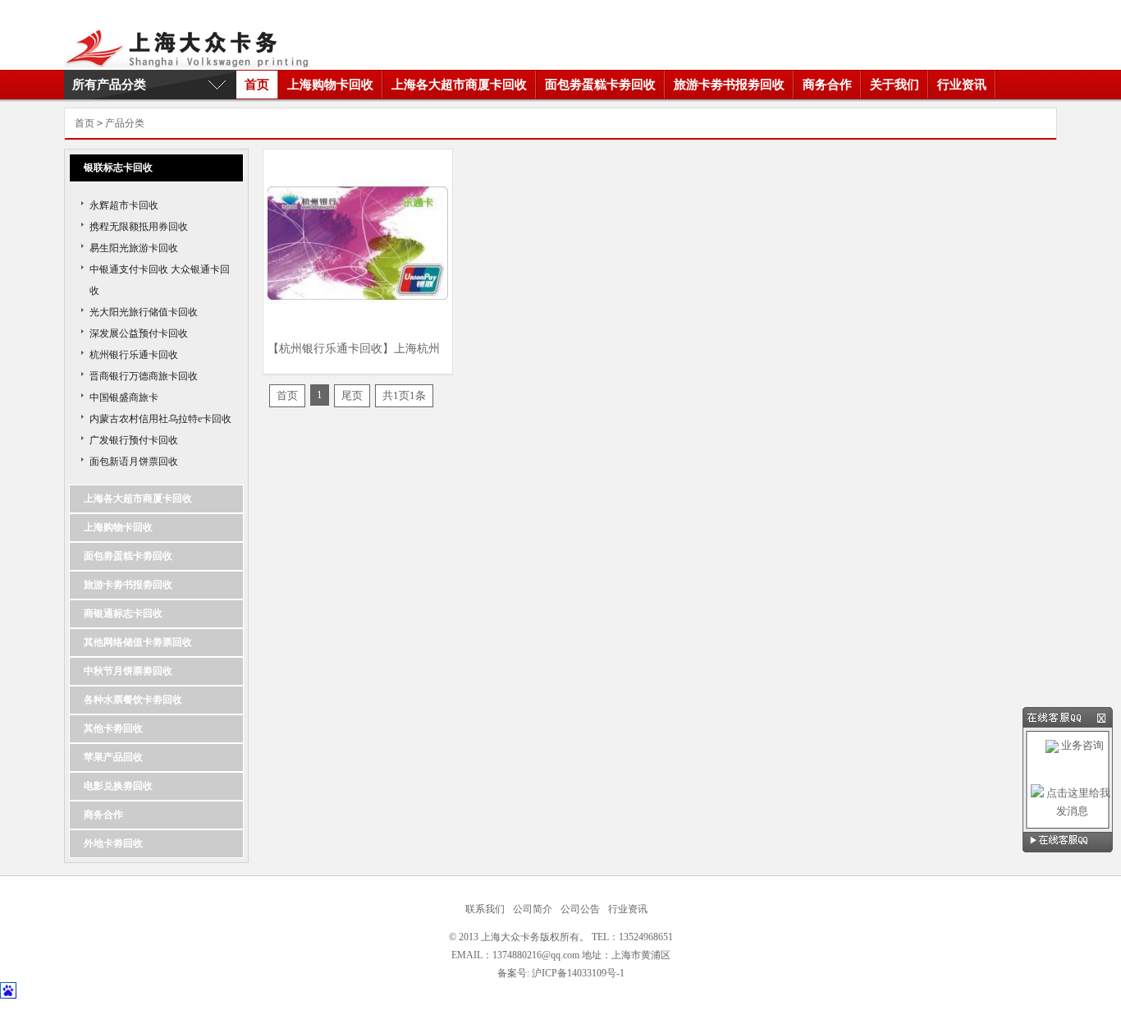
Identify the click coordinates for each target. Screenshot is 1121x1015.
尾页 (352, 395)
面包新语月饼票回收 (133, 461)
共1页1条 (404, 395)
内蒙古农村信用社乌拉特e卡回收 (160, 419)
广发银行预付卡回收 (133, 440)
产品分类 (124, 123)
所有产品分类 (109, 84)
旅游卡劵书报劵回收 (729, 84)
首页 (257, 84)
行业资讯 (961, 84)
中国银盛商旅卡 (123, 397)
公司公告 (580, 909)
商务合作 (827, 84)
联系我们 (485, 909)
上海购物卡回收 (330, 84)
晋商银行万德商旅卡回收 (143, 376)
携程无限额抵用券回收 (138, 226)
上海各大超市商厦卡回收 (459, 84)
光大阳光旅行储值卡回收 (143, 312)
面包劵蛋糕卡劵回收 (600, 84)
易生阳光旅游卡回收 (133, 248)
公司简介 (532, 909)
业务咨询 (1081, 745)
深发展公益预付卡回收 (138, 333)
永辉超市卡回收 (123, 205)
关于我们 (894, 84)
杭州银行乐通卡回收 (133, 355)
